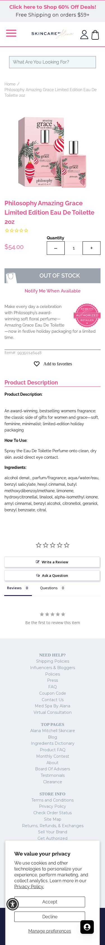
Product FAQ (53, 749)
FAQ (52, 686)
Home (9, 84)
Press (52, 680)
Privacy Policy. (29, 886)
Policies (52, 674)
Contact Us (53, 699)
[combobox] (52, 62)
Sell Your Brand (52, 831)
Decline (49, 916)
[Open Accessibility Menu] (12, 904)
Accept (49, 901)
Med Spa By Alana (52, 705)
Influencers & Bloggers (52, 667)
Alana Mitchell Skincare (52, 730)
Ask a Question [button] (55, 575)
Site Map (52, 819)
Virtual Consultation (53, 712)
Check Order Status (52, 812)
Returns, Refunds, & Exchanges (52, 825)
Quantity (55, 237)
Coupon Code (52, 693)
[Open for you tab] (87, 927)
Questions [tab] (49, 587)
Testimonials (53, 775)
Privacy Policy (52, 806)
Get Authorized (52, 838)
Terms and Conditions (52, 800)
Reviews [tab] (14, 587)
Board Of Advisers (52, 768)
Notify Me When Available (53, 291)
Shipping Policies (52, 661)
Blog (52, 737)
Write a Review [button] (55, 561)
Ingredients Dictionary (52, 743)
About (52, 762)
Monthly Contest (52, 756)
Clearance (52, 781)
